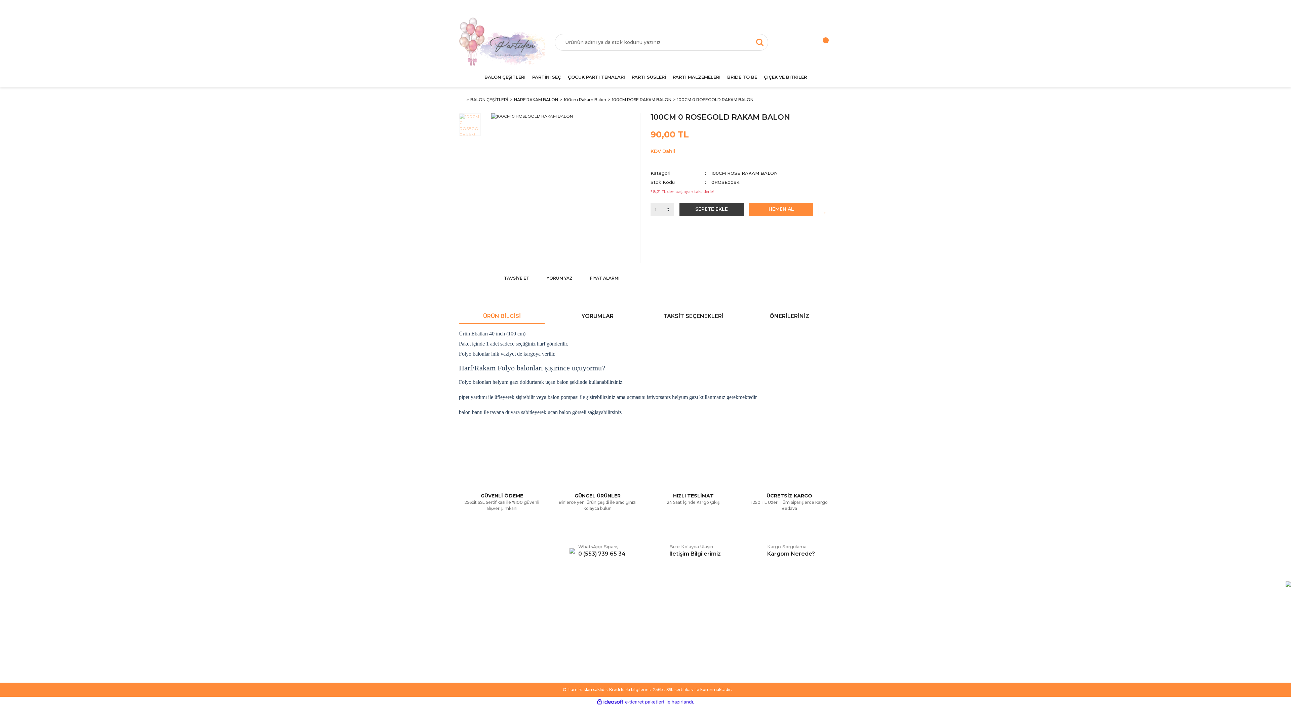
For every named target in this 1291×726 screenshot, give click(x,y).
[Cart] (818, 42)
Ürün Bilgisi (502, 316)
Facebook (662, 608)
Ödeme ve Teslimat (576, 618)
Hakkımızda (472, 608)
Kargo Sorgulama (478, 639)
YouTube (660, 639)
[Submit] (823, 636)
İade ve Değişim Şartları (581, 649)
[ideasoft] (610, 702)
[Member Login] (791, 42)
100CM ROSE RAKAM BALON (744, 173)
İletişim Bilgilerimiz (479, 649)
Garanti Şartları (570, 639)
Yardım (466, 618)
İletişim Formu (474, 629)
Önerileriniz (789, 316)
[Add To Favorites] (825, 209)
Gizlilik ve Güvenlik (574, 629)
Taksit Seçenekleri (693, 316)
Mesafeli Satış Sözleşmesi (582, 608)
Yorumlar (598, 316)
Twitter (658, 618)
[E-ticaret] (644, 702)
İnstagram (661, 629)
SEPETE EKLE (711, 209)
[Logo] (502, 42)
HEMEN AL (781, 209)
